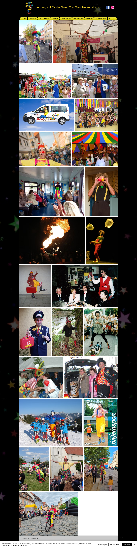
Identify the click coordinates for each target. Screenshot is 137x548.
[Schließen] (134, 544)
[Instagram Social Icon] (112, 7)
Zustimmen (126, 545)
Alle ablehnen (114, 545)
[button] (43, 18)
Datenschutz (34, 539)
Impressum (25, 539)
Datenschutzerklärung (20, 545)
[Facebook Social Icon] (108, 7)
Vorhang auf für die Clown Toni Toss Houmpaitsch (67, 7)
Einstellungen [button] (102, 545)
